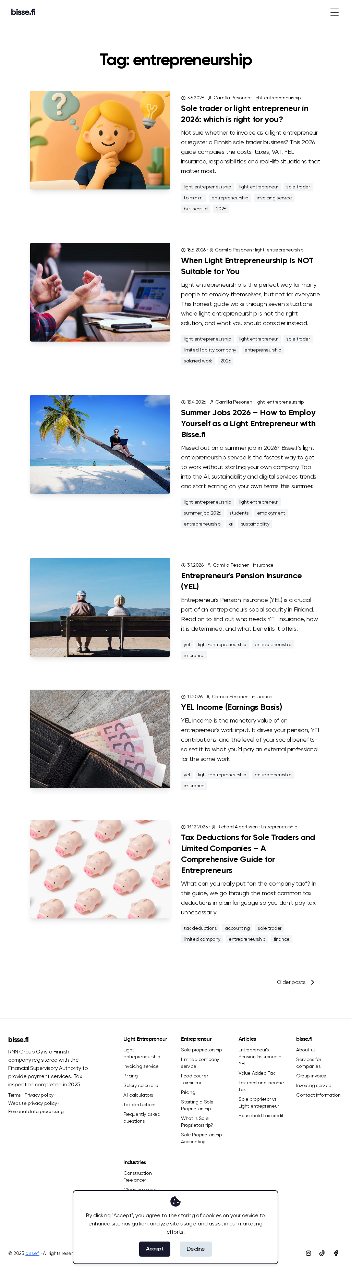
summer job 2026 (202, 513)
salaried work (198, 360)
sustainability (255, 524)
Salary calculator (141, 1085)
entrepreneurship (230, 197)
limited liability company (210, 350)
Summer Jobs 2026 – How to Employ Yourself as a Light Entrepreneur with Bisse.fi (248, 424)
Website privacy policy (32, 1103)
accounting (237, 928)
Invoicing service (140, 1066)
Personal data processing (35, 1111)
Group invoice (311, 1075)
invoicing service (274, 197)
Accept (155, 1249)
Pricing (130, 1075)
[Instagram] (308, 1253)
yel (187, 644)
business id (196, 208)
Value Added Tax (257, 1073)
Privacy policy (39, 1095)
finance (282, 939)
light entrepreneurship (277, 97)
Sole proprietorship (201, 1049)
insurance (263, 565)
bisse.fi (18, 1040)
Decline (196, 1249)
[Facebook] (336, 1253)
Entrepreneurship (279, 826)
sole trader (298, 186)
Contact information (318, 1095)
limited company (202, 939)
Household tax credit (261, 1115)
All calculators (138, 1095)
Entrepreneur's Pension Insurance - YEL (260, 1056)
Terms (14, 1095)
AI (231, 524)
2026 (221, 208)
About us (306, 1049)
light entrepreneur (258, 186)
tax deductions (200, 928)
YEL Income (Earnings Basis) (231, 707)
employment (271, 513)
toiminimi (193, 197)
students (239, 513)
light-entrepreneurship (279, 249)
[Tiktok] (322, 1253)
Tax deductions (139, 1104)
